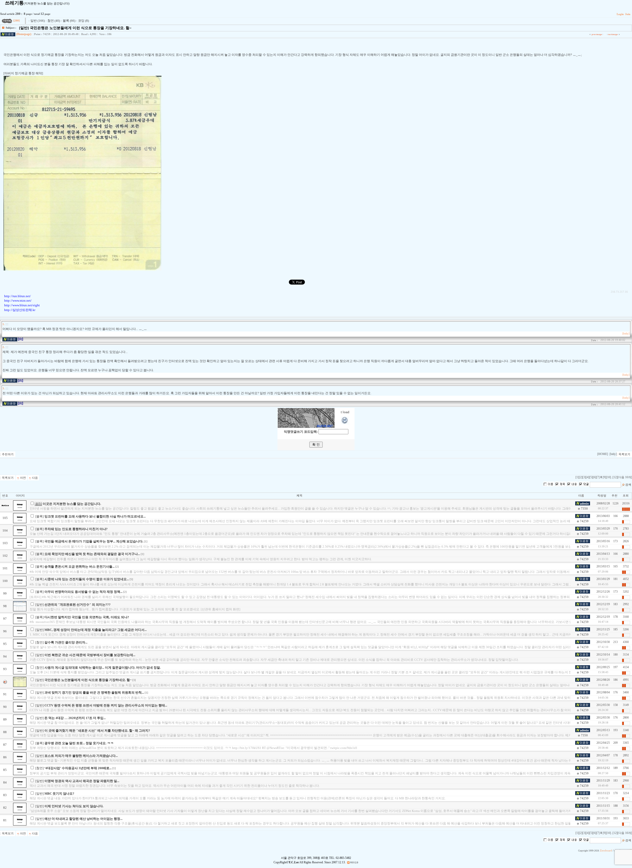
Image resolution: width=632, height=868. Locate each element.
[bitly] (626, 333)
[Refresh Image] (345, 423)
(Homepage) (23, 34)
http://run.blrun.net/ (17, 296)
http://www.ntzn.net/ (18, 300)
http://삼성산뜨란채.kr (19, 310)
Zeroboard (606, 850)
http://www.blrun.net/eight (22, 305)
